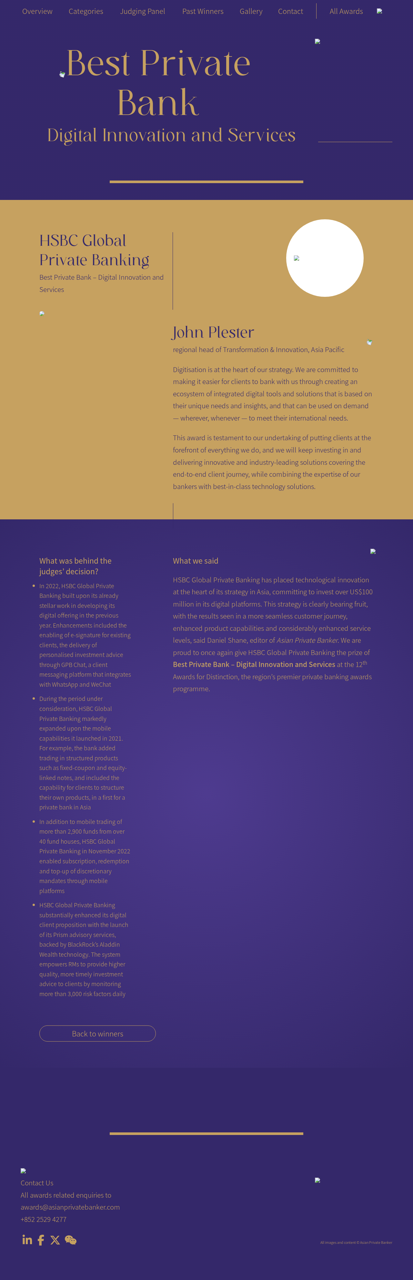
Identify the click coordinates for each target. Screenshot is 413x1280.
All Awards (346, 11)
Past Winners (203, 11)
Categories (86, 11)
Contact (290, 11)
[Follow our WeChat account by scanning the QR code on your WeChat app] (71, 1241)
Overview (37, 11)
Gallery (251, 11)
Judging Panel (142, 11)
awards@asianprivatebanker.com (70, 1207)
